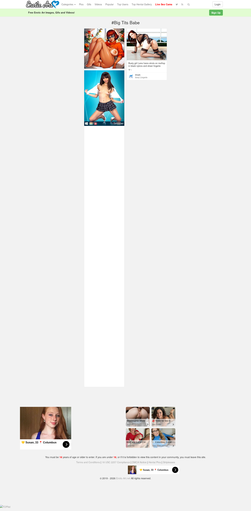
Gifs (89, 4)
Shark (137, 74)
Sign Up (216, 12)
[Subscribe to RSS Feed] (182, 4)
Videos (98, 4)
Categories (67, 4)
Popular (109, 4)
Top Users (122, 4)
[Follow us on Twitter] (177, 4)
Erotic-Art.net (123, 478)
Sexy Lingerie (141, 77)
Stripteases (169, 462)
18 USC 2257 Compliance (116, 462)
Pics (81, 4)
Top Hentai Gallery (142, 4)
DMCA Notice (139, 462)
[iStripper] (104, 97)
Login (218, 4)
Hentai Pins (155, 462)
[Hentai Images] (104, 48)
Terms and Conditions (88, 462)
